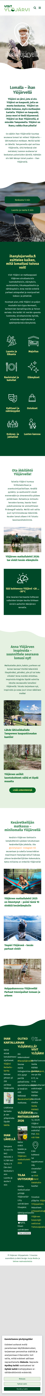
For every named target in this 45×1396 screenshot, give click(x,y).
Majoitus (33, 351)
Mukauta (22, 1379)
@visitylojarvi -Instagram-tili (22, 848)
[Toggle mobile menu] (40, 7)
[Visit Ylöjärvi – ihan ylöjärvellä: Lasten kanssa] (32, 418)
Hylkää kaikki (22, 1384)
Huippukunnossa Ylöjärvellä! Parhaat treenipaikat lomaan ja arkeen (22, 992)
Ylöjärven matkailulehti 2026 (24, 1159)
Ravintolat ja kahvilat (11, 379)
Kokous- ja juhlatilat (13, 435)
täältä (6, 1125)
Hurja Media (33, 1258)
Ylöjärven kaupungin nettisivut (36, 1220)
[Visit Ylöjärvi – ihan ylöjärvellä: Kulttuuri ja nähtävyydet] (12, 392)
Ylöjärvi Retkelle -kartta (8, 1067)
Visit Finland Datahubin (36, 1179)
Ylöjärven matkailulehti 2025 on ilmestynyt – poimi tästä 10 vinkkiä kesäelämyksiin (21, 902)
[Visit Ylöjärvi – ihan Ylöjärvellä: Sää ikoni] (22, 573)
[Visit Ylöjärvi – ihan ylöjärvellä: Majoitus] (33, 336)
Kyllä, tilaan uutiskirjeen (23, 1226)
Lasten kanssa (32, 434)
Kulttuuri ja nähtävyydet (13, 410)
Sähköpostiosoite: (26, 1213)
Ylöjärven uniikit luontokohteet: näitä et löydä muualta (21, 778)
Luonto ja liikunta (11, 353)
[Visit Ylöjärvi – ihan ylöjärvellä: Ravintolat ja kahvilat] (11, 361)
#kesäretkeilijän (25, 1099)
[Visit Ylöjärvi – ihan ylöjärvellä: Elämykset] (33, 361)
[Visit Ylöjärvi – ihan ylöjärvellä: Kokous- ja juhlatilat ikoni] (12, 418)
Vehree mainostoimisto (22, 1261)
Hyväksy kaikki (22, 1389)
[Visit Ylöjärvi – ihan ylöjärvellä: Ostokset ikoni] (32, 392)
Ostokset (32, 408)
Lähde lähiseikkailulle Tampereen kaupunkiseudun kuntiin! (20, 733)
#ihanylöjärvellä (25, 1061)
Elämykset (34, 377)
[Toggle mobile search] (35, 7)
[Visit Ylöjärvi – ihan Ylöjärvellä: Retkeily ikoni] (11, 336)
